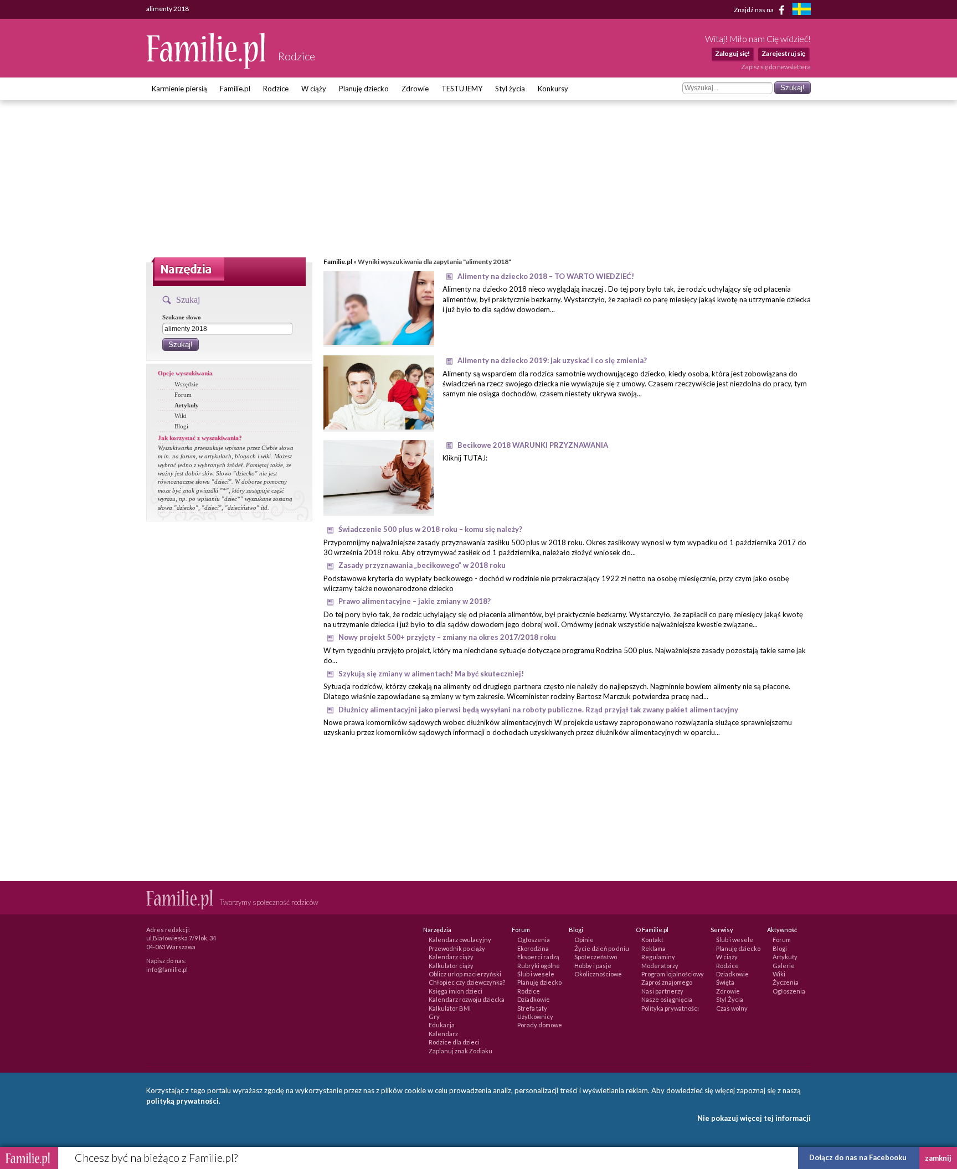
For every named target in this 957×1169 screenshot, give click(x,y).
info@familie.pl (167, 969)
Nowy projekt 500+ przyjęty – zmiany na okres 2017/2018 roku (447, 637)
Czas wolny (732, 1008)
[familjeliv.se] (801, 10)
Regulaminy (658, 956)
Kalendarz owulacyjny (460, 939)
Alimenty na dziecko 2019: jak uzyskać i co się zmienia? (552, 360)
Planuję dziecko (364, 88)
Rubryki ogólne (538, 965)
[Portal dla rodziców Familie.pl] (206, 65)
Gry (434, 1016)
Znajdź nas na (754, 9)
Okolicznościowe (598, 973)
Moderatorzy (659, 965)
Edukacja (442, 1024)
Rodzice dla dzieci (454, 1042)
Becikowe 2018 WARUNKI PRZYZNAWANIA (532, 445)
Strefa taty (532, 1008)
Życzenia (786, 982)
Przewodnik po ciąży (457, 948)
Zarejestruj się (783, 53)
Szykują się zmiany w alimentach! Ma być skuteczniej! (431, 673)
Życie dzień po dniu (601, 948)
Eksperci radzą (538, 956)
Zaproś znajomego (666, 982)
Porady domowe (539, 1024)
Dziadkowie (533, 999)
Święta (725, 982)
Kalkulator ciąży (451, 965)
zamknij (938, 1158)
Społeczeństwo (595, 956)
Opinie (584, 939)
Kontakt (652, 939)
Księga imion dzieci (455, 991)
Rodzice (276, 88)
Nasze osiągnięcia (666, 999)
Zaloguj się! (732, 53)
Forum (183, 394)
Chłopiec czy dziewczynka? (467, 982)
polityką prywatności (182, 1100)
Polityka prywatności (670, 1008)
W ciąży (313, 88)
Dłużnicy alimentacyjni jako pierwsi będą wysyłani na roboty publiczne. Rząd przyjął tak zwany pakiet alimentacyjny (538, 709)
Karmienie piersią (179, 88)
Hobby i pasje (592, 965)
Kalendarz (443, 1033)
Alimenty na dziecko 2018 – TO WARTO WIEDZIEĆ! (545, 276)
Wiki (180, 415)
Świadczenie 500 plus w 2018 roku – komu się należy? (430, 529)
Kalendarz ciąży (451, 956)
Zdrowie (415, 88)
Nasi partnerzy (662, 991)
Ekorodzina (533, 948)
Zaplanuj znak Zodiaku (460, 1050)
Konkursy (553, 88)
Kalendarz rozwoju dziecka (467, 999)
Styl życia (510, 88)
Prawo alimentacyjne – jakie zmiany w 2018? (414, 601)
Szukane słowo (181, 317)
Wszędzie (186, 384)
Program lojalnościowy (672, 973)
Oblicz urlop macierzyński (465, 973)
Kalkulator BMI (450, 1008)
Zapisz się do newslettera (776, 67)
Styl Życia (729, 999)
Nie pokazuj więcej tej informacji (754, 1118)
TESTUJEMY (461, 88)
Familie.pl (235, 88)
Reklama (653, 948)
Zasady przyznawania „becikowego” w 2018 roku (422, 565)
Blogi (181, 426)
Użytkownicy (535, 1016)
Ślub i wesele (535, 973)
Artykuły (186, 405)
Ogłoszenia (533, 939)
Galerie (784, 965)
